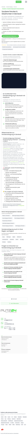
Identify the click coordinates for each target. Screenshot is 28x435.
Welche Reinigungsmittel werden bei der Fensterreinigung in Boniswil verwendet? (12, 276)
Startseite (3, 6)
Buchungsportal (6, 148)
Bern (5, 416)
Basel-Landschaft (4, 420)
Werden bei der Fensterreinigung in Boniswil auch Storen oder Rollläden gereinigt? (14, 263)
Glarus (2, 418)
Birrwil (17, 239)
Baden (14, 236)
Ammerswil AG (5, 239)
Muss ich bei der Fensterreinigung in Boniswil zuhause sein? (13, 281)
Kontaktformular (14, 161)
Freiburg (9, 418)
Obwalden (19, 416)
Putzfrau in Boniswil (6, 215)
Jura (25, 424)
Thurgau (2, 424)
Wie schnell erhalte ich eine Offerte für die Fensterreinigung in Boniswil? (12, 272)
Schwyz (15, 416)
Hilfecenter (21, 163)
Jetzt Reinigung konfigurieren (10, 36)
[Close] (25, 432)
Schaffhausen (10, 420)
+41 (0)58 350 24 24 (9, 324)
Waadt (10, 424)
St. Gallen (12, 422)
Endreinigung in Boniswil (20, 225)
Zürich (2, 416)
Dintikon (4, 242)
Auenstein (12, 239)
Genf (22, 424)
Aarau (3, 236)
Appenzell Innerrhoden (5, 422)
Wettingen (9, 236)
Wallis (14, 424)
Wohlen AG (19, 236)
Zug (5, 418)
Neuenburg (18, 424)
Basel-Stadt (19, 418)
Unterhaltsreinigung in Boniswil (8, 223)
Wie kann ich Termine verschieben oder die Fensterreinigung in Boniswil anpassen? (12, 268)
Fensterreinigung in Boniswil (7, 225)
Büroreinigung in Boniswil (20, 218)
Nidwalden (25, 416)
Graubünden (17, 422)
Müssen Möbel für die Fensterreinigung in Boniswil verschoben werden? (14, 254)
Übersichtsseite (4, 42)
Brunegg (22, 239)
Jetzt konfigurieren (9, 103)
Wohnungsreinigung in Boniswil (18, 215)
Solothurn (13, 418)
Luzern (9, 416)
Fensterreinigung (9, 6)
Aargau (22, 422)
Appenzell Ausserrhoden (18, 420)
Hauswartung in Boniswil (7, 220)
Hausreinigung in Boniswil (7, 218)
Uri (12, 416)
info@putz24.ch (8, 320)
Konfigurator (21, 205)
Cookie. (21, 433)
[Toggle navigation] (26, 2)
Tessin (7, 424)
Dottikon (9, 242)
